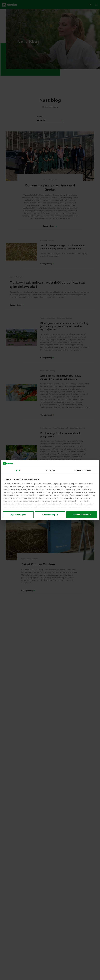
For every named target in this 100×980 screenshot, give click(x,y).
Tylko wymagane (18, 515)
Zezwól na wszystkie (81, 515)
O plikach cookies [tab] (82, 470)
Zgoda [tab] (17, 470)
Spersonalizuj (48, 515)
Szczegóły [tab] (50, 470)
